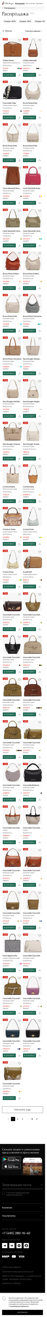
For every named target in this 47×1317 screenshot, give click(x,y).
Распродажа (9, 8)
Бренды (39, 3)
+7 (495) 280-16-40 (16, 1233)
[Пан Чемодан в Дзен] (19, 1245)
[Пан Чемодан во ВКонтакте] (11, 1245)
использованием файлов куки (19, 1306)
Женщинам (20, 3)
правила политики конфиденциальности (17, 1193)
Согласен (22, 1312)
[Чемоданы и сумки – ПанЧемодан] (8, 3)
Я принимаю (17, 1194)
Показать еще (22, 1109)
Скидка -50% (25, 21)
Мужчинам (30, 3)
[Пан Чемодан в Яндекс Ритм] (26, 1245)
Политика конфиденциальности (17, 1271)
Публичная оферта (11, 1267)
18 (32, 1119)
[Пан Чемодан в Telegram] (4, 1245)
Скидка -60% (10, 21)
